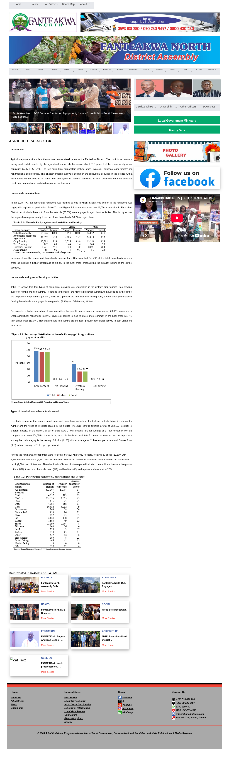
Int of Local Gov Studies (77, 704)
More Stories (47, 591)
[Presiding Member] (177, 88)
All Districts (17, 701)
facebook (127, 697)
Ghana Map (17, 708)
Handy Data (177, 130)
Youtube (127, 705)
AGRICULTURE (110, 631)
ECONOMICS (109, 577)
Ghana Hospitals (73, 718)
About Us (16, 697)
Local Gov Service (74, 711)
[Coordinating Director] (206, 88)
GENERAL (46, 658)
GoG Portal (70, 697)
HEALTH (45, 604)
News (14, 704)
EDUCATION (48, 631)
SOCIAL (106, 604)
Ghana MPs (70, 715)
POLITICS (46, 577)
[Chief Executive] (149, 88)
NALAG (68, 722)
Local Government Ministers (177, 120)
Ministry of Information (77, 708)
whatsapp (127, 712)
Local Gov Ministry (74, 701)
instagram (127, 708)
